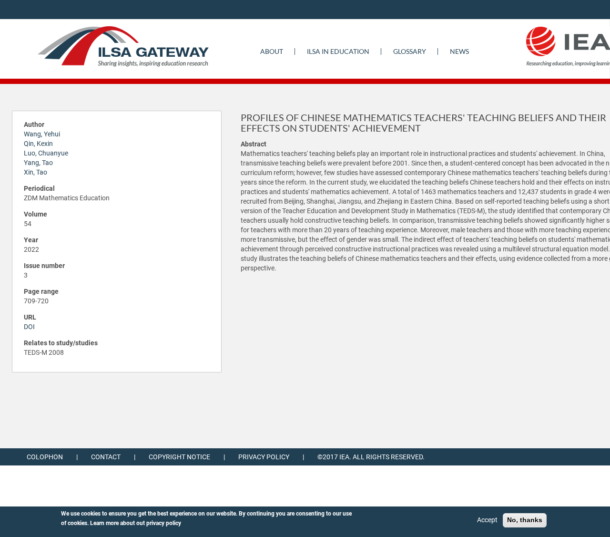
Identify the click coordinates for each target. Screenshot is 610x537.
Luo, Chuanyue (46, 153)
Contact (106, 457)
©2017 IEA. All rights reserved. (371, 457)
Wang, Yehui (42, 134)
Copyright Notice (179, 457)
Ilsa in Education (338, 51)
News (459, 51)
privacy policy (163, 523)
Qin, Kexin (38, 143)
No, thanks (524, 520)
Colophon (45, 457)
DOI (29, 326)
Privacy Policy (263, 457)
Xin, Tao (35, 172)
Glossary (409, 51)
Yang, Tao (38, 162)
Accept (487, 520)
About (271, 51)
